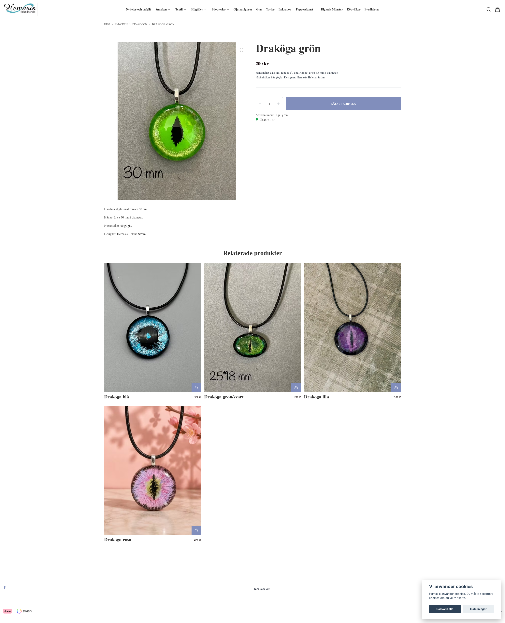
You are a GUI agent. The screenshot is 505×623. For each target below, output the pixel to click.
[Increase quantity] (278, 103)
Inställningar (478, 609)
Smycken (121, 24)
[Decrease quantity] (260, 103)
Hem (107, 24)
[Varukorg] (497, 9)
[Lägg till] (196, 387)
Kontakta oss (262, 589)
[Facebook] (4, 587)
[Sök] (488, 9)
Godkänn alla (444, 609)
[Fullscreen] (241, 50)
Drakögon (139, 24)
